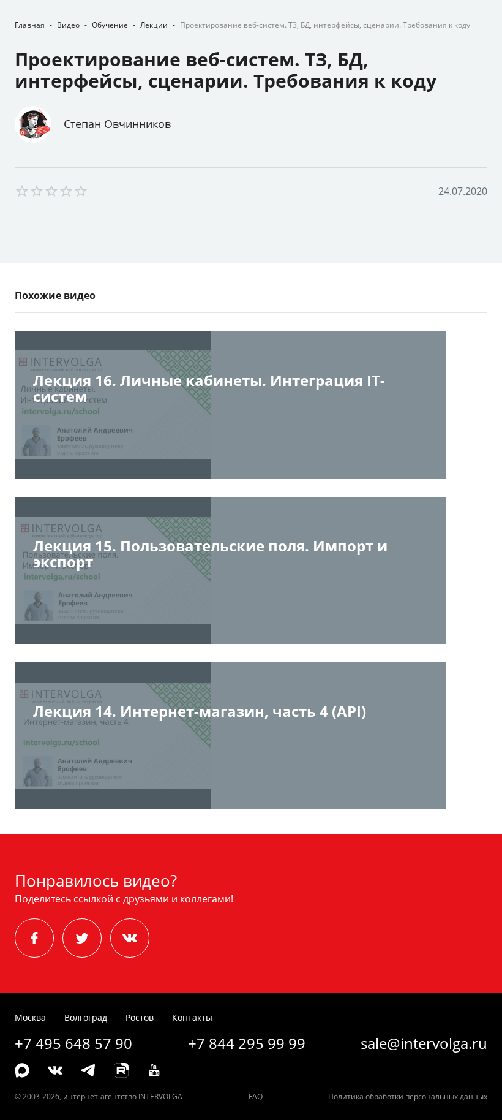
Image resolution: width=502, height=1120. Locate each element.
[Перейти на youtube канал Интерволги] (154, 1071)
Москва (30, 1017)
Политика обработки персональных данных (407, 1096)
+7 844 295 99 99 (246, 1043)
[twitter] (82, 938)
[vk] (129, 938)
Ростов (140, 1017)
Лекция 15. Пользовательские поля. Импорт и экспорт (210, 555)
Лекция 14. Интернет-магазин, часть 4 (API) (199, 712)
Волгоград (85, 1017)
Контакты (192, 1017)
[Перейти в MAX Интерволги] (22, 1071)
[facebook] (34, 938)
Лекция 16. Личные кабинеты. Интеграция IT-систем (209, 389)
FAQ (256, 1096)
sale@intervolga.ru (424, 1043)
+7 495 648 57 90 (73, 1043)
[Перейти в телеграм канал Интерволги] (88, 1071)
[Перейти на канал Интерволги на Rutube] (121, 1071)
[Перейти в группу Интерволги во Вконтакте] (55, 1071)
